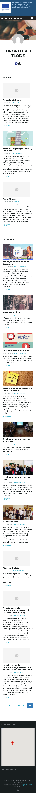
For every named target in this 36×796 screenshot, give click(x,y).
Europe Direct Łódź (11, 18)
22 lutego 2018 (7, 672)
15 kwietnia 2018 (8, 444)
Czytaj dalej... (7, 125)
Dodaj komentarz (19, 103)
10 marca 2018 (7, 571)
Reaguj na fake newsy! (14, 100)
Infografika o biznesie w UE (16, 350)
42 (19, 705)
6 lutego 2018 (7, 103)
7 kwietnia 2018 (7, 482)
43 (24, 705)
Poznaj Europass (11, 199)
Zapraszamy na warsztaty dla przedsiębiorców (17, 389)
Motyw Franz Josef (27, 785)
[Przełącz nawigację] (32, 18)
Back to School (10, 522)
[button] (12, 743)
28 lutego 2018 (7, 615)
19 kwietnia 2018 (8, 393)
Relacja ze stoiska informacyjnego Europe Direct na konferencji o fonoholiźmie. (18, 667)
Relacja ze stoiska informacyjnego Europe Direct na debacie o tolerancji (18, 610)
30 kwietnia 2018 (8, 266)
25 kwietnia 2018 (8, 353)
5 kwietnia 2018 (7, 524)
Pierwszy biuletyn (11, 568)
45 (6, 710)
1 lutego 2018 (7, 153)
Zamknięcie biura (11, 312)
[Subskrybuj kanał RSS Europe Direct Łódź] (18, 790)
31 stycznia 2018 (8, 202)
